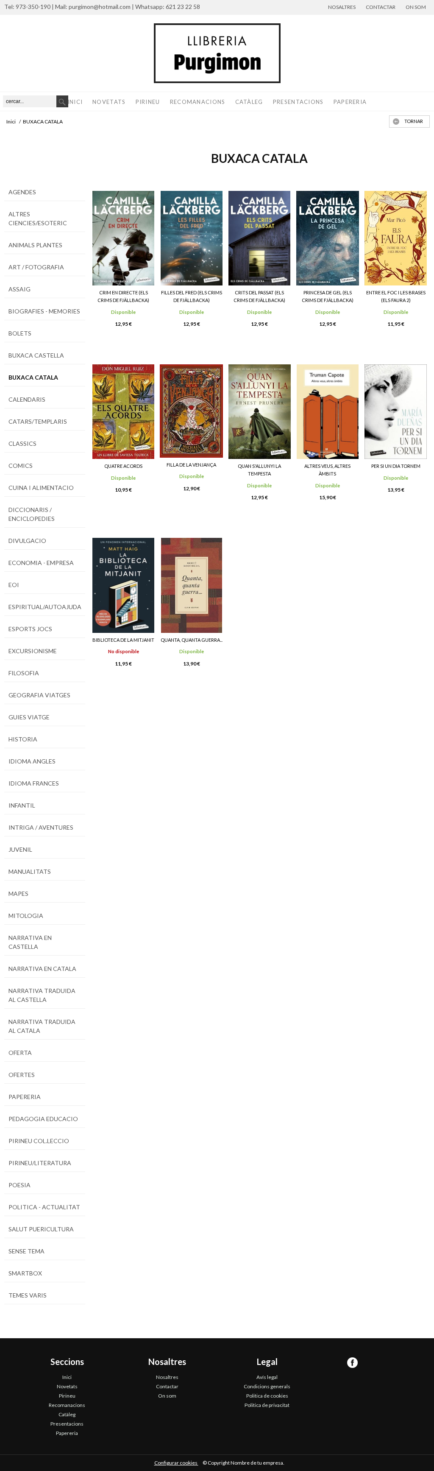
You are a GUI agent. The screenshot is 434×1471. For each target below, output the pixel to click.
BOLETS (19, 333)
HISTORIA (22, 739)
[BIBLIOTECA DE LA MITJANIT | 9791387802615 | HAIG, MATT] (123, 585)
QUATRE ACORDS (123, 466)
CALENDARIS (26, 399)
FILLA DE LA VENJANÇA (191, 464)
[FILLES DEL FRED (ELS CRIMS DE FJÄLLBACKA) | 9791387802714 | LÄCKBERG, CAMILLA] (191, 238)
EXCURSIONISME (32, 650)
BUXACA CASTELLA (36, 355)
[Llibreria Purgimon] (217, 53)
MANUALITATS (29, 871)
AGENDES (22, 192)
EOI (13, 584)
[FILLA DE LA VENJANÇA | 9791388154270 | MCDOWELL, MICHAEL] (191, 411)
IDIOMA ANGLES (32, 761)
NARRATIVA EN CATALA (42, 968)
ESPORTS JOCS (30, 628)
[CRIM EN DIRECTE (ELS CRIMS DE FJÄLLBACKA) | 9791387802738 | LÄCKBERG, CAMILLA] (123, 238)
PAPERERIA (24, 1096)
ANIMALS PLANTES (35, 245)
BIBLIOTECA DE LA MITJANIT (123, 640)
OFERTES (21, 1074)
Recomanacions (197, 101)
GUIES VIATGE (29, 717)
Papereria (350, 101)
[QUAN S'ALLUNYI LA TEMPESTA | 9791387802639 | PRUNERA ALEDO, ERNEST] (259, 411)
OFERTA (20, 1052)
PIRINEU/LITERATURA (39, 1162)
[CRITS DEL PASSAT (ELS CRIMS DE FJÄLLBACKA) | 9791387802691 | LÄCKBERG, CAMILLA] (259, 238)
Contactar (380, 7)
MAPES (18, 893)
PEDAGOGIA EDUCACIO (43, 1118)
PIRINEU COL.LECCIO (38, 1140)
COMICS (20, 465)
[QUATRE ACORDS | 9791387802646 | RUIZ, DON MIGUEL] (123, 411)
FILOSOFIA (23, 673)
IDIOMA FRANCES (33, 783)
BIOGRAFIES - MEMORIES (44, 311)
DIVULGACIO (27, 540)
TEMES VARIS (27, 1295)
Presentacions (298, 101)
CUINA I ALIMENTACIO (41, 487)
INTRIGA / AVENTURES (40, 827)
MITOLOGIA (25, 915)
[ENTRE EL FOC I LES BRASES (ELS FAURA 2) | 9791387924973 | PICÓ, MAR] (395, 238)
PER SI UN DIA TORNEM (395, 466)
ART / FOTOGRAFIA (36, 267)
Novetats (108, 101)
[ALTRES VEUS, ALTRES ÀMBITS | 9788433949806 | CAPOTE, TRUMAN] (327, 411)
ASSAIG (19, 289)
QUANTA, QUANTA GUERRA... (192, 640)
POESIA (19, 1185)
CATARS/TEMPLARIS (37, 421)
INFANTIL (21, 805)
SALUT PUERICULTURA (41, 1229)
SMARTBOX (25, 1273)
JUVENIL (20, 849)
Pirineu (148, 101)
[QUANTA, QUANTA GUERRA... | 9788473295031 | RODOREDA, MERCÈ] (191, 585)
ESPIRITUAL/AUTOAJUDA (44, 606)
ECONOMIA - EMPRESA (41, 562)
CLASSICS (22, 443)
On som (416, 7)
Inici (75, 101)
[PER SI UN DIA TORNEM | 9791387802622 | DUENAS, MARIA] (395, 411)
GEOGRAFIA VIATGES (39, 695)
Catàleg (249, 101)
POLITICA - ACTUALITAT (44, 1207)
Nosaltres (342, 7)
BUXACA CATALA (33, 377)
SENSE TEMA (26, 1251)
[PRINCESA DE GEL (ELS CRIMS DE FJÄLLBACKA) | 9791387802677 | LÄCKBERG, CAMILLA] (327, 238)
